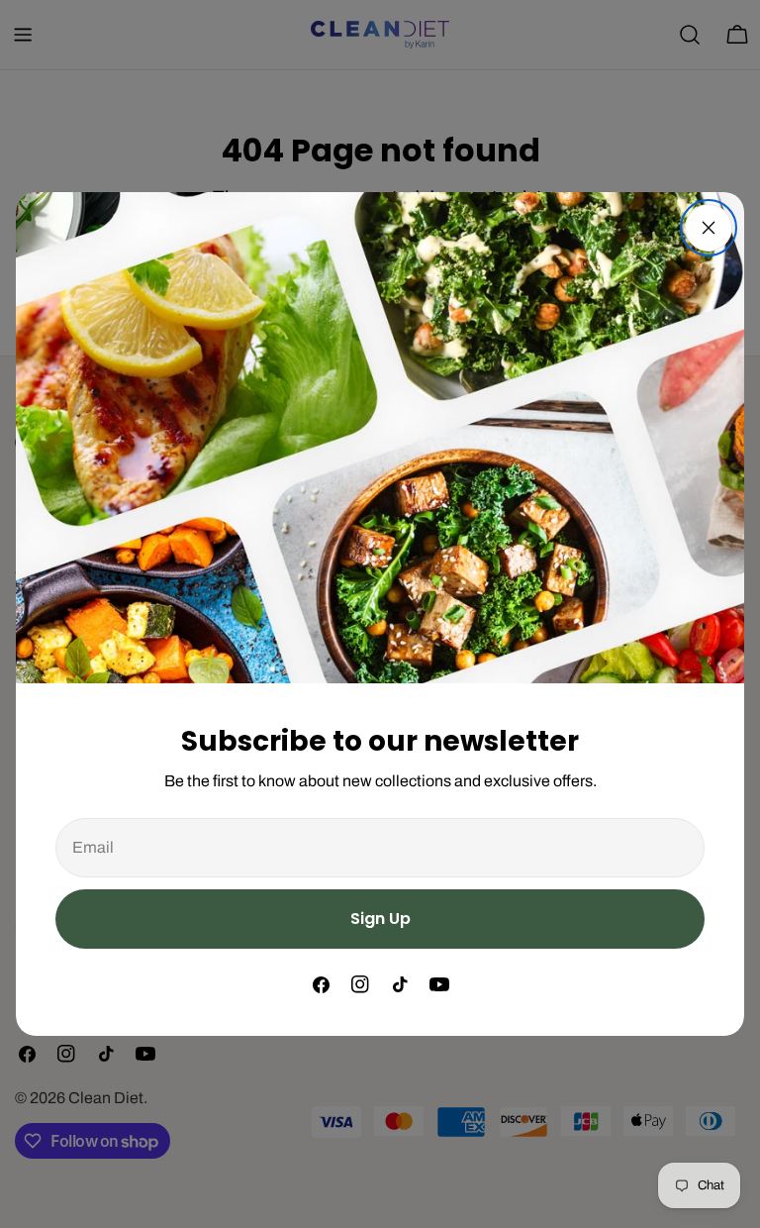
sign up (380, 918)
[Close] (708, 228)
